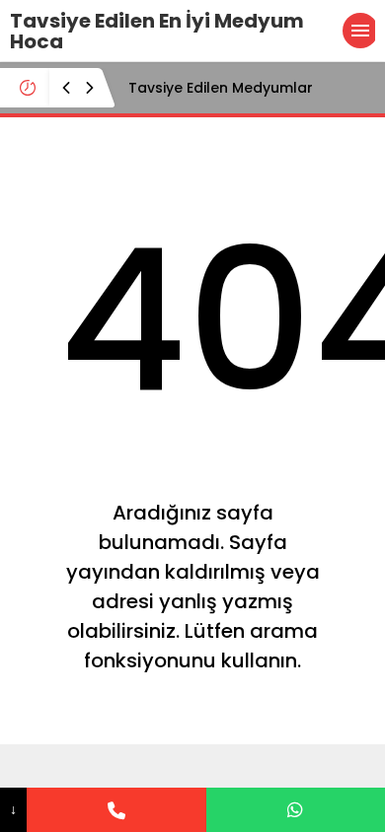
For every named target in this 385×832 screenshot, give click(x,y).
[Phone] (116, 810)
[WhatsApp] (295, 810)
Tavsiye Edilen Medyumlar (220, 88)
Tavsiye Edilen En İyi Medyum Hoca (157, 31)
